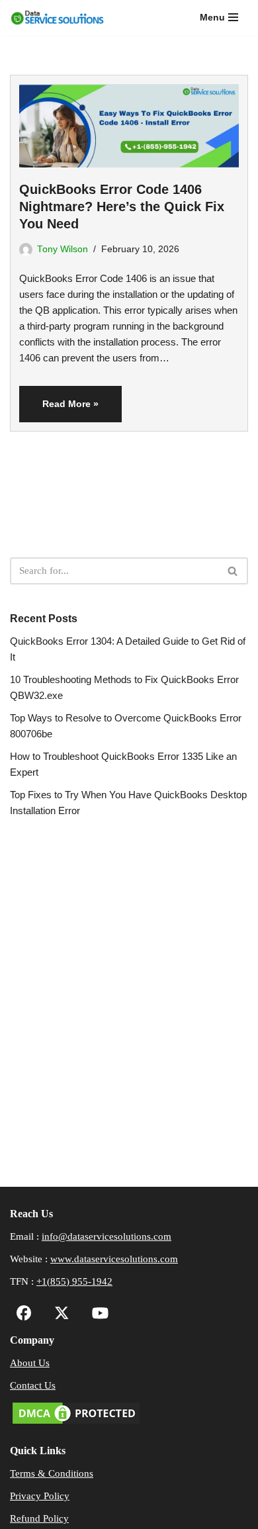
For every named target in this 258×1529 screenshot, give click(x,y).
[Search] (233, 570)
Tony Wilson (62, 249)
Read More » (59, 410)
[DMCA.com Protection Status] (76, 1423)
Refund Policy (39, 1518)
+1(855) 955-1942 (74, 1281)
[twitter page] (58, 1315)
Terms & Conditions (51, 1473)
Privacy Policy (39, 1496)
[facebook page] (24, 1315)
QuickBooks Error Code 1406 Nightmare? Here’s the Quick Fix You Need (121, 206)
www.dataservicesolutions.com (114, 1259)
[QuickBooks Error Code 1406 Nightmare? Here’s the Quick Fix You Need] (129, 121)
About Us (30, 1363)
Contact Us (33, 1385)
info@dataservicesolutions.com (106, 1236)
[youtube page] (97, 1315)
